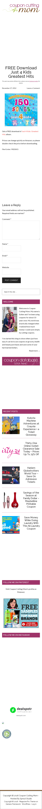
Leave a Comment (33, 88)
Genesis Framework (13, 804)
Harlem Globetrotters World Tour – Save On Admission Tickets (31, 474)
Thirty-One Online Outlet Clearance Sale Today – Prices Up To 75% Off (31, 449)
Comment (6, 219)
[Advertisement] (21, 39)
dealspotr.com (21, 715)
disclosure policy (33, 81)
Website (5, 267)
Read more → (34, 351)
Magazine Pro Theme (27, 801)
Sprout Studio (26, 799)
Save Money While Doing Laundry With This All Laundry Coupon (31, 523)
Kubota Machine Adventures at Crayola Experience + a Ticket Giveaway (31, 426)
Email (5, 255)
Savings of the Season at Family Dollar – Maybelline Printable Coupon (31, 499)
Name (5, 244)
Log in (34, 804)
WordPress (26, 804)
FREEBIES (14, 149)
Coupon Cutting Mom (21, 8)
